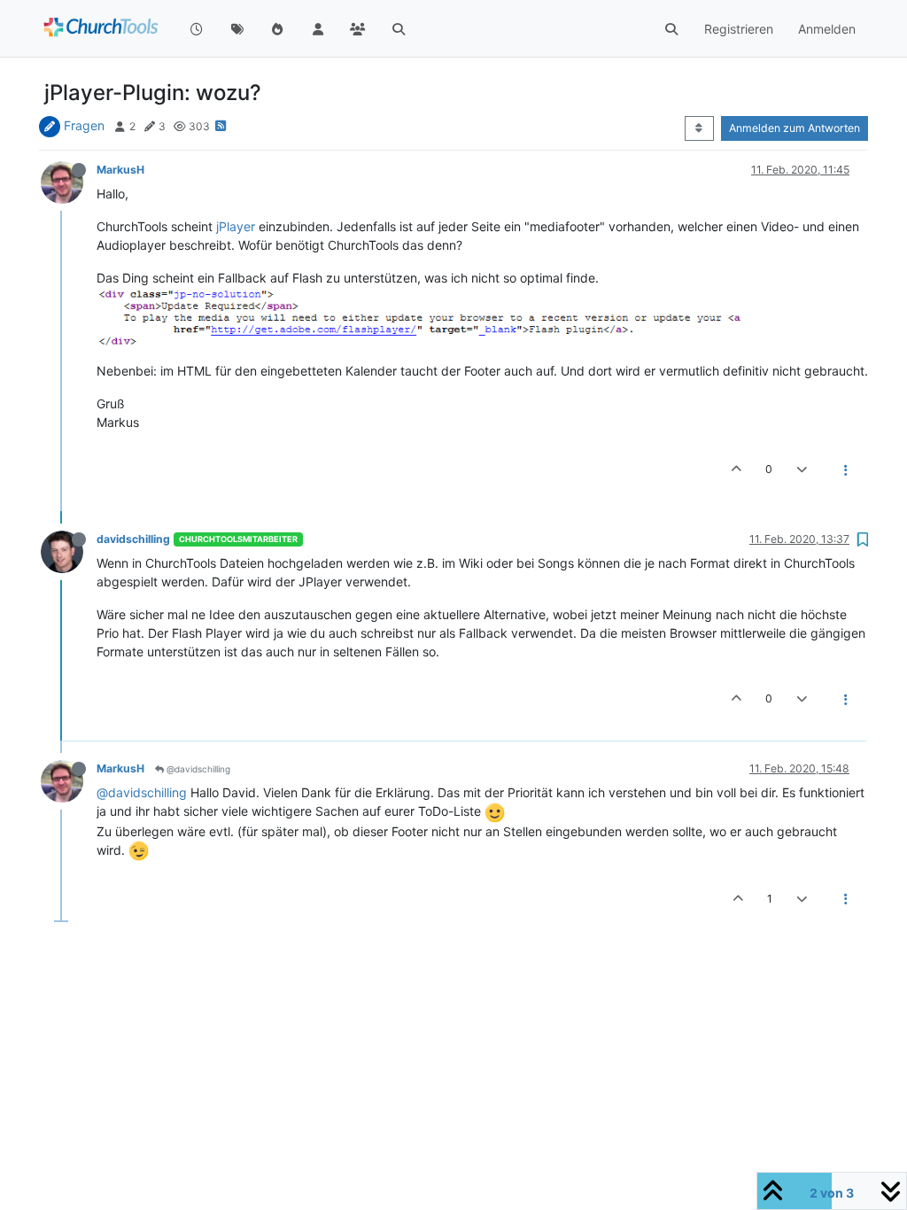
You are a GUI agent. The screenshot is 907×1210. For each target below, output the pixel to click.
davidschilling (133, 539)
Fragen (84, 125)
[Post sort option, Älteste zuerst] (699, 128)
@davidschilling (197, 769)
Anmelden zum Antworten (794, 128)
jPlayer (235, 226)
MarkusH (120, 169)
